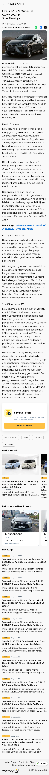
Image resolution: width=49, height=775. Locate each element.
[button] (10, 437)
